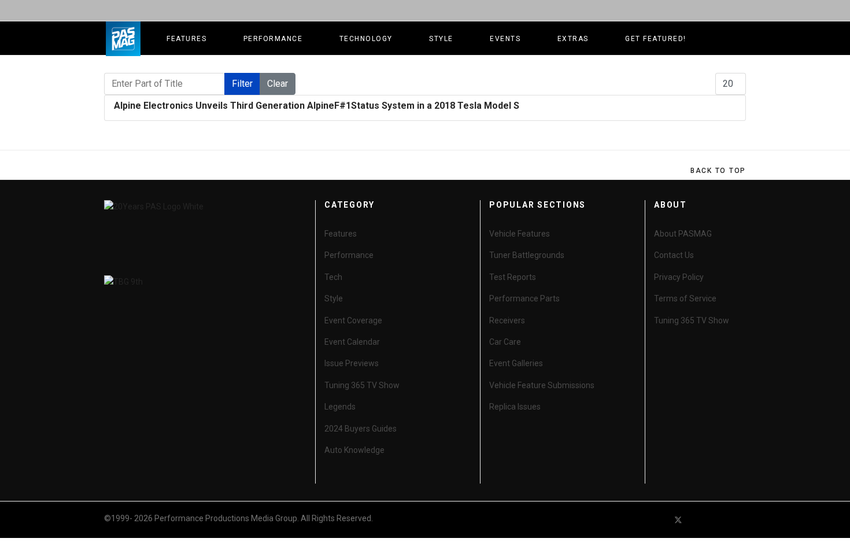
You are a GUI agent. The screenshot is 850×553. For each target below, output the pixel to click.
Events (505, 39)
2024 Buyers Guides (360, 428)
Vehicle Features (519, 233)
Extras (573, 39)
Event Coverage (353, 320)
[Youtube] (699, 520)
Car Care (505, 341)
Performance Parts (524, 298)
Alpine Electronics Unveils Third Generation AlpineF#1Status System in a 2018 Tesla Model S (316, 105)
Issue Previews (351, 363)
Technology (366, 39)
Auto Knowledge (354, 450)
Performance (273, 39)
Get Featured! (655, 39)
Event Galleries (516, 363)
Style (441, 39)
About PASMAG (683, 233)
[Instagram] (741, 520)
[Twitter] (678, 520)
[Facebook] (657, 520)
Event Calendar (352, 341)
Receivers (507, 320)
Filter (242, 83)
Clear (277, 83)
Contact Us (674, 255)
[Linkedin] (720, 520)
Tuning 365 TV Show (362, 385)
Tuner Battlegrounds (526, 255)
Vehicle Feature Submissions (541, 385)
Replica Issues (515, 406)
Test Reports (512, 277)
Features (186, 39)
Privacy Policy (679, 277)
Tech (333, 277)
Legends (340, 406)
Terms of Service (685, 298)
